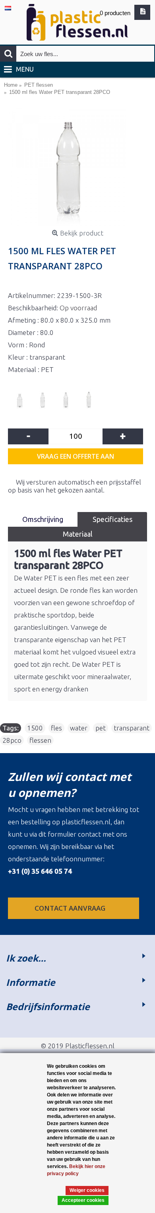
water (78, 728)
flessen (40, 740)
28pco (11, 740)
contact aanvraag (71, 908)
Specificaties (112, 519)
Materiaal (78, 534)
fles (56, 728)
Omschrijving (42, 519)
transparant (131, 728)
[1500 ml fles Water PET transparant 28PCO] (77, 167)
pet (100, 728)
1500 (35, 728)
